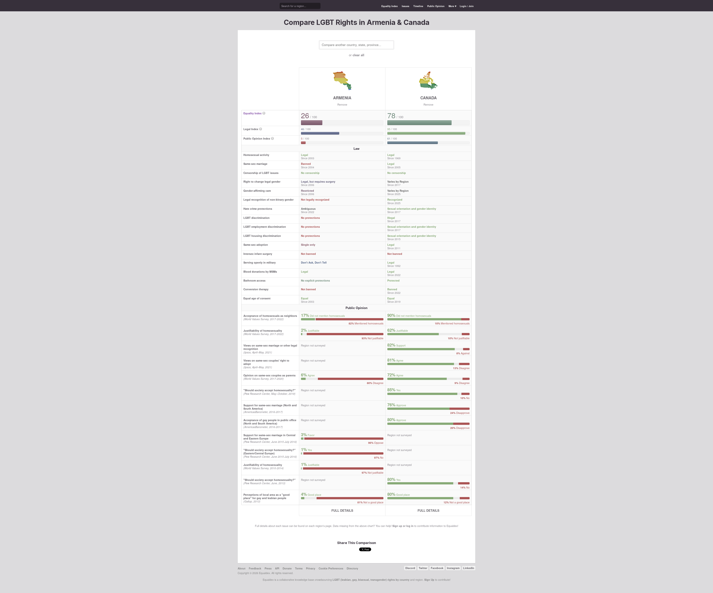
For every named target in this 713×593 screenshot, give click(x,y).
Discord (410, 568)
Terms (299, 568)
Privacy (310, 568)
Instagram (453, 568)
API (277, 568)
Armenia (342, 97)
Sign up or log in (403, 526)
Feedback (255, 568)
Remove (342, 104)
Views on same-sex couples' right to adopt (266, 362)
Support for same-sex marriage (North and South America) (270, 406)
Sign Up (429, 579)
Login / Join (467, 6)
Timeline (418, 6)
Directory (352, 568)
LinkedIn (468, 568)
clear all (358, 55)
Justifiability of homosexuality (262, 330)
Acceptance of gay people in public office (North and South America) (269, 421)
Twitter (423, 568)
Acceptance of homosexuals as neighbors (270, 316)
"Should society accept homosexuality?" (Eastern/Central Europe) (269, 451)
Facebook (437, 568)
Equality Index (389, 6)
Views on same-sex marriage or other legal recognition (270, 347)
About (241, 568)
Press (268, 568)
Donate (287, 568)
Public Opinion (436, 6)
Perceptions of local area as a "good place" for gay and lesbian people (266, 496)
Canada (428, 97)
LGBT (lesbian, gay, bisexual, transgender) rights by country (371, 579)
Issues (405, 6)
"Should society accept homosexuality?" (269, 390)
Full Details (342, 510)
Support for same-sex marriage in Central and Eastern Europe (269, 436)
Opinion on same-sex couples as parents (269, 375)
